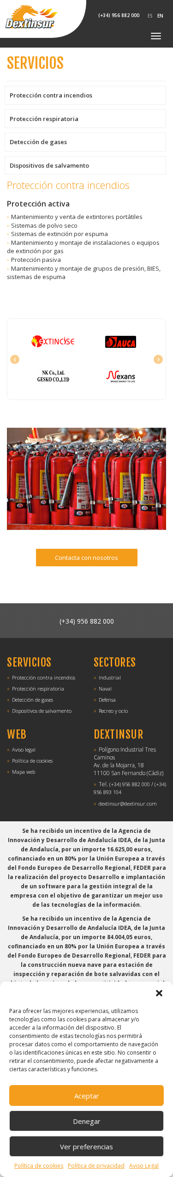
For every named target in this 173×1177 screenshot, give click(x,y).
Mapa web (23, 771)
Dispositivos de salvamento (49, 165)
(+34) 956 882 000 (87, 621)
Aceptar (86, 1095)
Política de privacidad (96, 1166)
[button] (159, 993)
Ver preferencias (86, 1146)
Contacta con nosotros (86, 557)
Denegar (87, 1121)
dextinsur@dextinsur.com (128, 803)
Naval (105, 688)
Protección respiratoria (44, 119)
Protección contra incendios (51, 95)
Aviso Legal (144, 1166)
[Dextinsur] (43, 19)
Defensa (107, 699)
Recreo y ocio (113, 710)
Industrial (110, 677)
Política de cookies (38, 1166)
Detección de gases (38, 142)
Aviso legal (24, 749)
